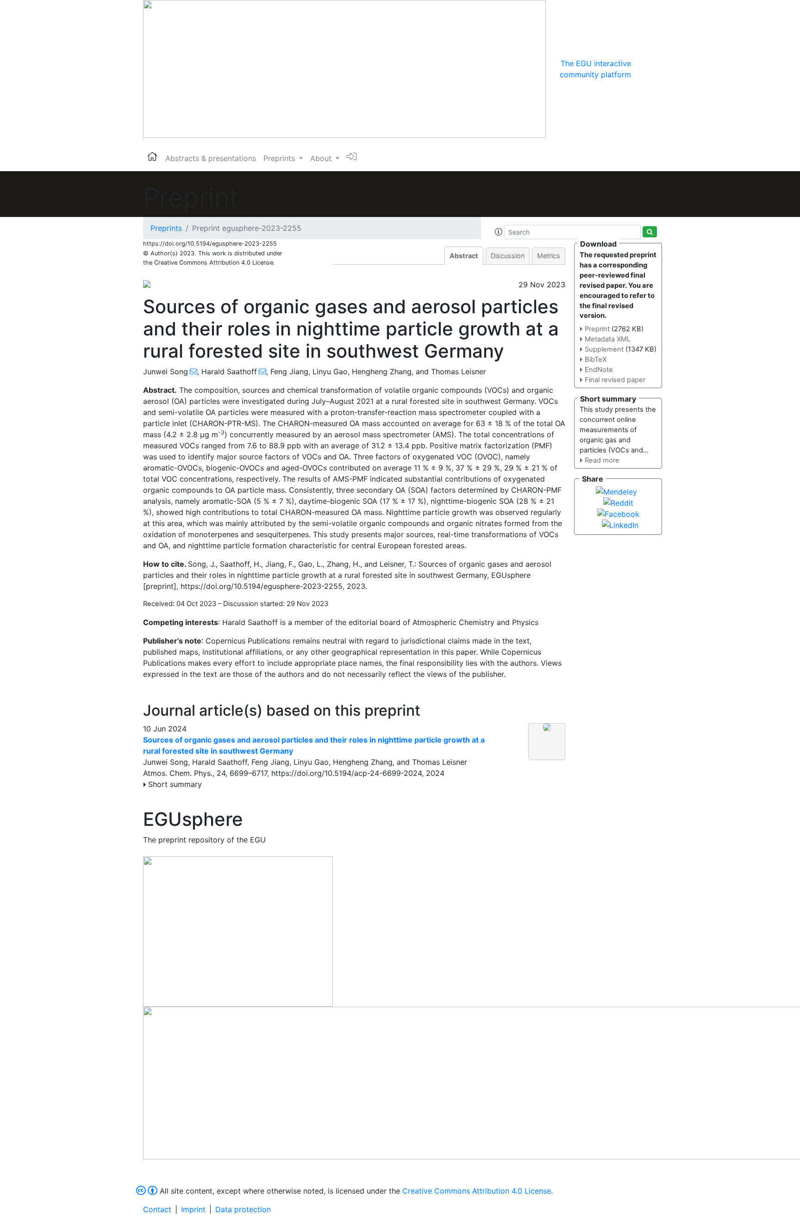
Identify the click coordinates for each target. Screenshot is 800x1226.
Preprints (166, 228)
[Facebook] (618, 513)
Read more (602, 460)
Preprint (597, 329)
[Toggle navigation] (644, 69)
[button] (498, 231)
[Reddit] (618, 502)
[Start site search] (650, 231)
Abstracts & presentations (210, 158)
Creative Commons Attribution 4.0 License (476, 1190)
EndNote (599, 369)
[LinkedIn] (620, 524)
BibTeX (595, 359)
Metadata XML (608, 339)
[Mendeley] (616, 490)
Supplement (604, 349)
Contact (157, 1209)
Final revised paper (615, 380)
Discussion (508, 256)
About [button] (322, 158)
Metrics (548, 256)
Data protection (243, 1209)
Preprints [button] (280, 158)
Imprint (193, 1209)
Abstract (464, 256)
